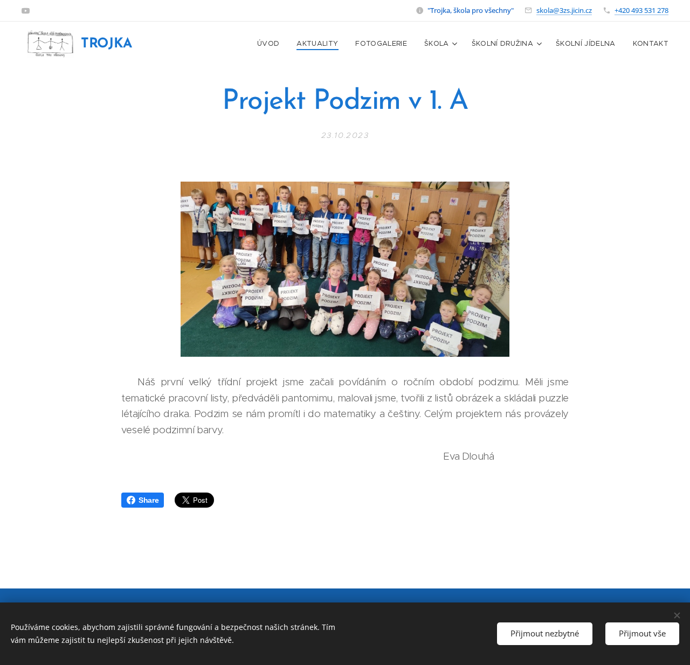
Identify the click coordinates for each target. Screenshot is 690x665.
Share (148, 500)
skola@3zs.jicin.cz (564, 10)
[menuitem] (271, 43)
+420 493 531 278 (641, 10)
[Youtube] (25, 11)
